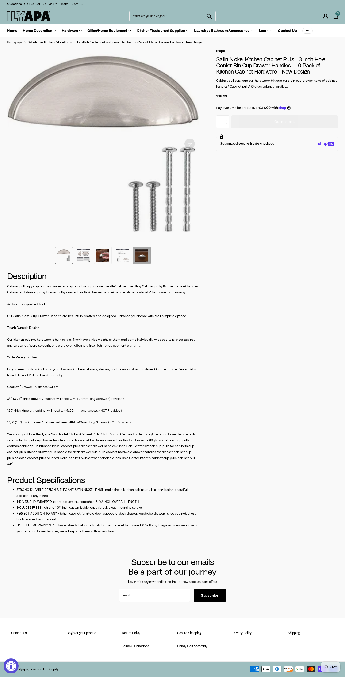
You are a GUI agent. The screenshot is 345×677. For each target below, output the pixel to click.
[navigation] (64, 255)
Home (12, 31)
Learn (264, 31)
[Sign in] (325, 16)
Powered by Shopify (44, 669)
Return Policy (131, 633)
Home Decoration (37, 31)
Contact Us (287, 31)
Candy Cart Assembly (192, 646)
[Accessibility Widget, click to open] (11, 665)
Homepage (14, 42)
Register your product (82, 633)
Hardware (70, 31)
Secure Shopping (189, 633)
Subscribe (210, 595)
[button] (190, 144)
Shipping (294, 633)
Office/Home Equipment (107, 31)
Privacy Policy (242, 633)
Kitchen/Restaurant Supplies (161, 31)
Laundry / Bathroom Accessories (221, 31)
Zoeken (209, 16)
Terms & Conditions (135, 646)
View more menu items (307, 30)
